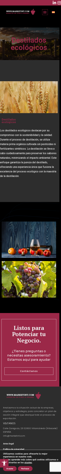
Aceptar (9, 468)
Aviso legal (8, 443)
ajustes (28, 462)
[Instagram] (59, 3)
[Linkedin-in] (54, 3)
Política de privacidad (13, 449)
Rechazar (25, 468)
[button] (4, 463)
